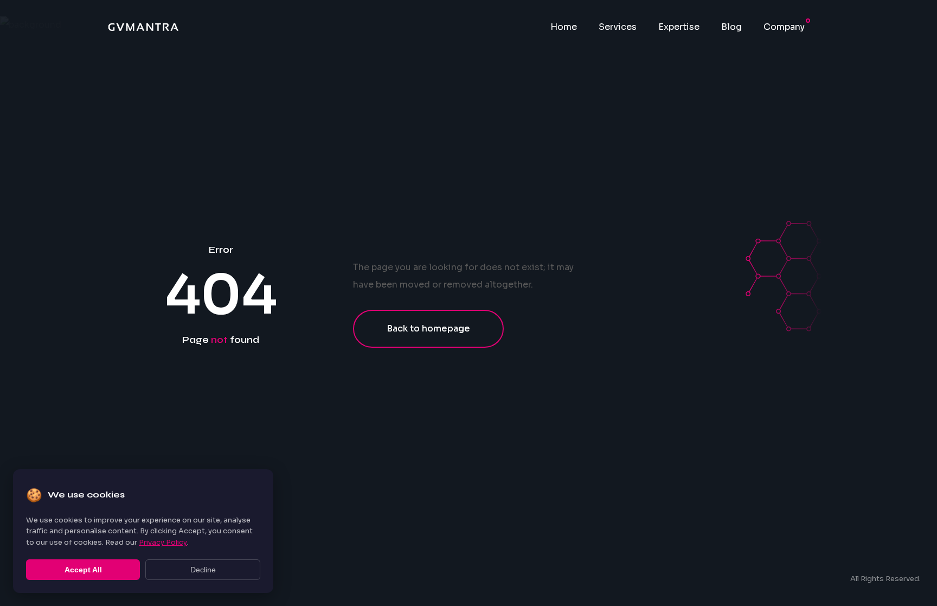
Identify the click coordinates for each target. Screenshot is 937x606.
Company (784, 27)
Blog (731, 27)
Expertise (678, 27)
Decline (203, 569)
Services (618, 27)
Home (563, 27)
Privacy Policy (163, 542)
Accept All (83, 569)
